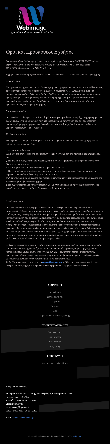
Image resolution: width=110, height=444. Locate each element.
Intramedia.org (55, 332)
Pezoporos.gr (55, 341)
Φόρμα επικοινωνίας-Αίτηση (55, 363)
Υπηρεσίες (55, 301)
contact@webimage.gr (52, 262)
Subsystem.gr (55, 346)
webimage (77, 436)
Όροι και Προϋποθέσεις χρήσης (55, 315)
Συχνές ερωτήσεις (55, 297)
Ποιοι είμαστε (55, 292)
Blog (55, 311)
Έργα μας (55, 306)
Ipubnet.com (55, 337)
